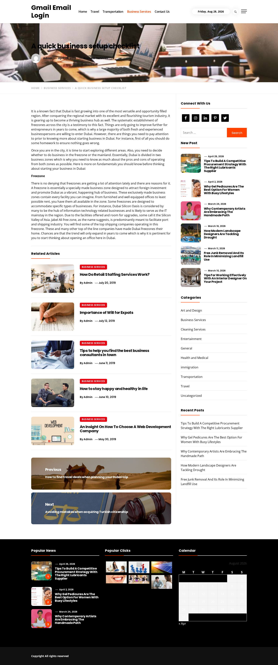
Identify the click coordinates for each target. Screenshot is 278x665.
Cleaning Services (193, 329)
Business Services (139, 11)
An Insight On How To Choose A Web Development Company (125, 429)
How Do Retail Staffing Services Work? (115, 274)
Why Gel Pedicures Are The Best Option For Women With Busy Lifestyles (224, 189)
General (186, 348)
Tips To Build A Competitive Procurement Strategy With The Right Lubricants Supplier (225, 166)
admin (47, 58)
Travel (95, 11)
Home (82, 11)
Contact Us (162, 11)
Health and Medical (194, 358)
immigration (189, 367)
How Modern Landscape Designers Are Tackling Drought (222, 234)
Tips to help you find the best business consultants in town (114, 352)
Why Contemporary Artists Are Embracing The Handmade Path (224, 211)
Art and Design (191, 310)
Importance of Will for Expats (106, 312)
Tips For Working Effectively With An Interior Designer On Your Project (225, 278)
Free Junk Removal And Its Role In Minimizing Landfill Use (224, 256)
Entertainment (191, 339)
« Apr (182, 623)
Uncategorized (191, 396)
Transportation (113, 11)
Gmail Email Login (51, 11)
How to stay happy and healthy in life (114, 388)
